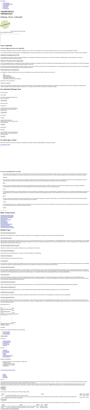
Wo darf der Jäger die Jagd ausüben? (7, 267)
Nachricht (14, 322)
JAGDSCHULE (6, 3)
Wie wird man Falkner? (5, 274)
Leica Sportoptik (6, 344)
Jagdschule (5, 350)
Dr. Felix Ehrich (3, 112)
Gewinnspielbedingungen (8, 355)
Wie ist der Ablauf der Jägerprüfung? (7, 250)
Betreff (13, 312)
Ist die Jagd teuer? (4, 261)
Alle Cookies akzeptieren (14, 408)
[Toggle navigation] (5, 1)
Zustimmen (4, 389)
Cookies (4, 354)
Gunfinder (5, 345)
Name (13, 308)
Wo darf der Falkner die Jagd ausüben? (8, 282)
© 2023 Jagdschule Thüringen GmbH (7, 370)
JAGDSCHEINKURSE (7, 4)
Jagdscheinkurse (3, 144)
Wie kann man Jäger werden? (6, 238)
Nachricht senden (4, 336)
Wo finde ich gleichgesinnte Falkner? (7, 297)
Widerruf (4, 375)
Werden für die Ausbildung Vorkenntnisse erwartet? (10, 245)
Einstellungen (3, 387)
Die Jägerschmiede (6, 341)
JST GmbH (2, 1)
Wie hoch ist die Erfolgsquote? (6, 255)
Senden (7, 324)
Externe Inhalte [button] (3, 399)
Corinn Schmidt (3, 100)
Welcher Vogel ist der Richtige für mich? (8, 287)
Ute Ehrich (3, 124)
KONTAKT (5, 7)
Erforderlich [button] (3, 388)
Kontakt (8, 144)
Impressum (5, 376)
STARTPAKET (6, 5)
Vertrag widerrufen (6, 356)
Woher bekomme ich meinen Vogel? (7, 292)
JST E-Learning (6, 352)
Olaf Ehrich (3, 136)
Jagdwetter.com (6, 343)
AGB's (4, 374)
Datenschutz (5, 377)
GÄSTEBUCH (6, 8)
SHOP (5, 6)
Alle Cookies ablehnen (5, 408)
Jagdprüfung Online (7, 342)
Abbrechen (3, 324)
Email (13, 310)
